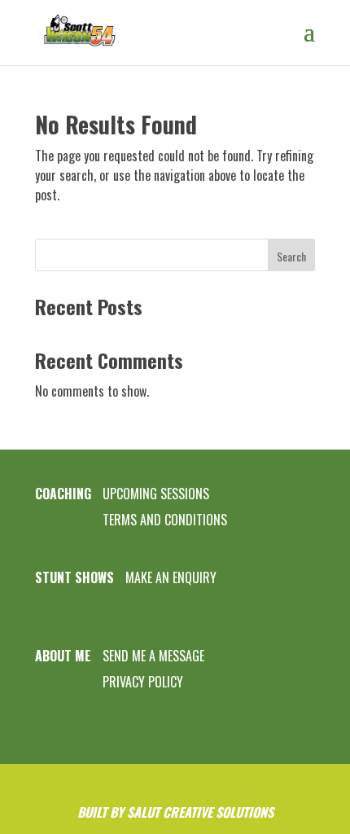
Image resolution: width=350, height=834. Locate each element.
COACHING (63, 493)
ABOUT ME (63, 655)
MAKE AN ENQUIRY (171, 577)
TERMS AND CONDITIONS (165, 519)
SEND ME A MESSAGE (153, 655)
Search (291, 256)
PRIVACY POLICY (143, 681)
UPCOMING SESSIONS (156, 493)
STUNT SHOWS (74, 577)
